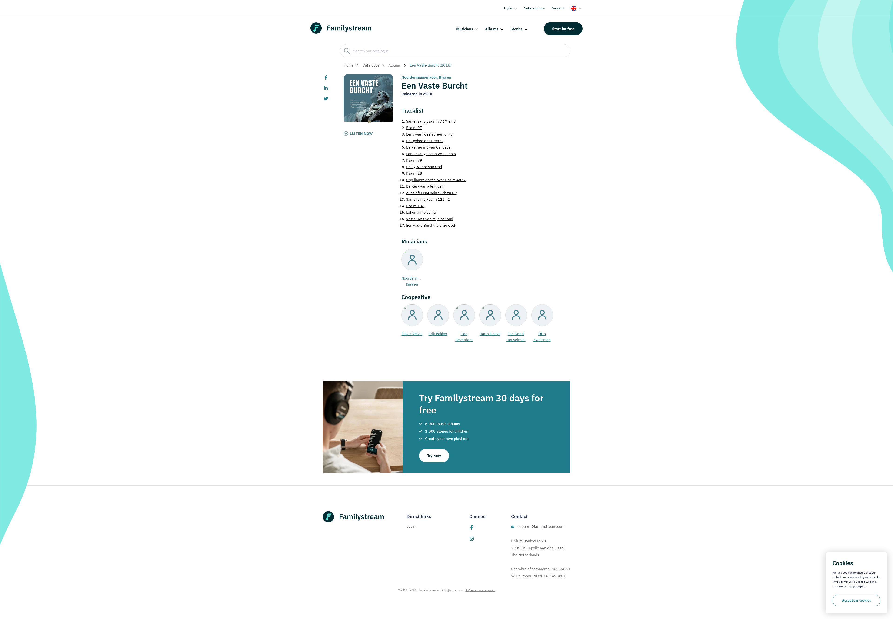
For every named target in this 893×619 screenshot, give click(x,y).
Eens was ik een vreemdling (427, 134)
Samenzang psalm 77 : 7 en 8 (429, 121)
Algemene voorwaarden (480, 590)
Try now (434, 455)
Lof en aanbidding (418, 212)
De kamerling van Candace (426, 147)
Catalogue (371, 65)
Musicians (464, 29)
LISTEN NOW (361, 133)
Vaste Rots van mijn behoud (426, 218)
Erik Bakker (438, 333)
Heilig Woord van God (422, 166)
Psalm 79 (412, 160)
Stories (516, 29)
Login (508, 8)
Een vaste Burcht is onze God (427, 225)
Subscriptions (534, 8)
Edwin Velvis (411, 333)
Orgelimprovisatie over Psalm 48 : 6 (433, 179)
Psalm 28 (412, 173)
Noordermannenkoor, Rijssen (426, 77)
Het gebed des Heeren (422, 140)
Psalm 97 (412, 127)
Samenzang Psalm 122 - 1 (425, 199)
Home (349, 65)
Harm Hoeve (490, 333)
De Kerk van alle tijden (422, 186)
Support (558, 8)
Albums (491, 29)
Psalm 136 (412, 205)
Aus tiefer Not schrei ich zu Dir (428, 192)
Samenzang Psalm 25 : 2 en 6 (429, 153)
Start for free (563, 28)
